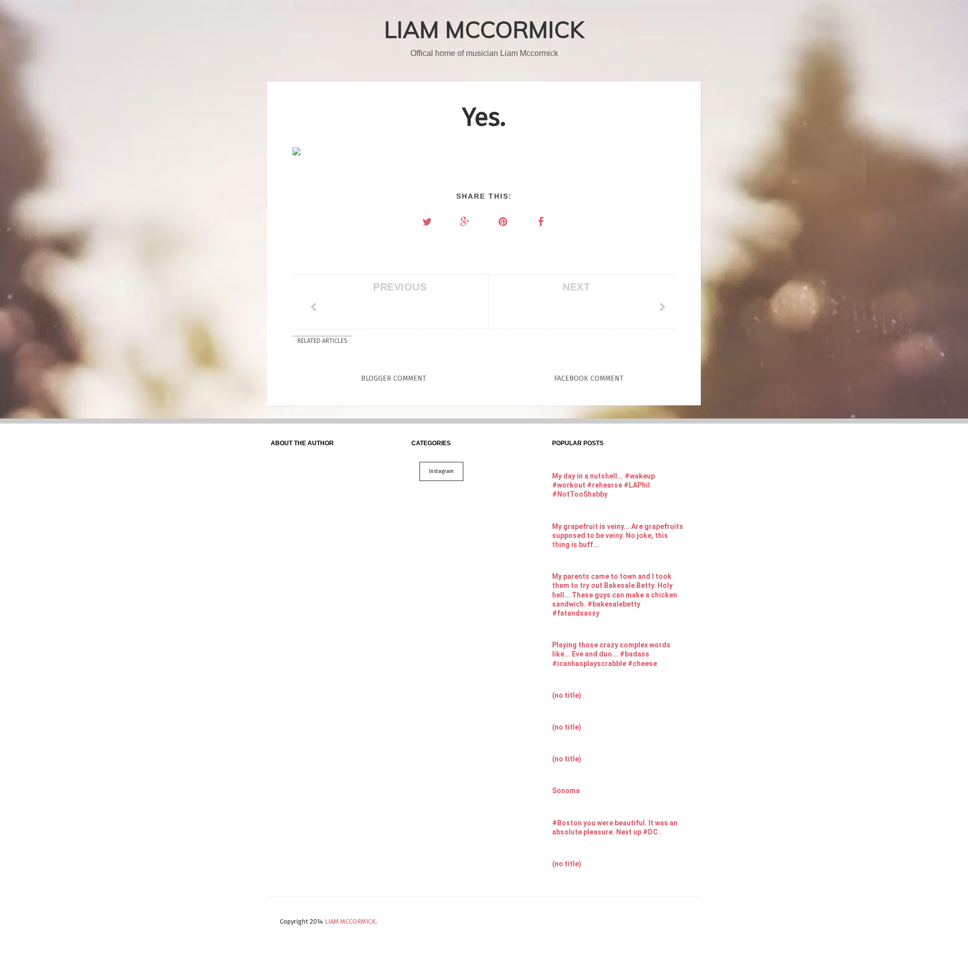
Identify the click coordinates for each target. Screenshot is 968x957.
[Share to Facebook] (541, 222)
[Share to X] (427, 222)
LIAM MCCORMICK (484, 29)
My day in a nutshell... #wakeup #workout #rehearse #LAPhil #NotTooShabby (603, 485)
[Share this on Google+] (465, 222)
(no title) (566, 695)
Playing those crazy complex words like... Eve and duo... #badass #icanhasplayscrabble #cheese (611, 654)
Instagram (441, 471)
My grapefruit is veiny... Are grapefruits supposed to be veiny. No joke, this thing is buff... (617, 535)
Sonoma (566, 791)
